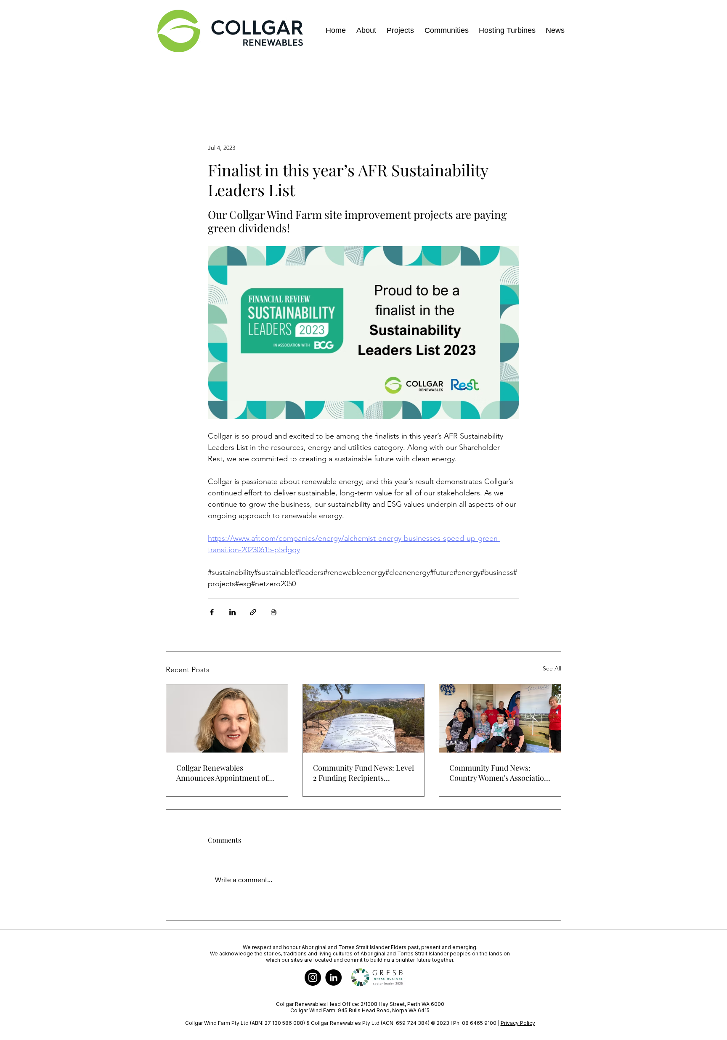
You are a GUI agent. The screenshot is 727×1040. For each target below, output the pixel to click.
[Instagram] (313, 977)
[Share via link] (253, 612)
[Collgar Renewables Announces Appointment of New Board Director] (227, 718)
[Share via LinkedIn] (232, 612)
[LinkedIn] (333, 977)
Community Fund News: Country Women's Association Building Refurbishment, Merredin (499, 773)
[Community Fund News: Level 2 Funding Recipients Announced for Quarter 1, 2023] (364, 718)
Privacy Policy (518, 1023)
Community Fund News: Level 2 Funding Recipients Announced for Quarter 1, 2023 (363, 773)
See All (552, 668)
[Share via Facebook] (212, 612)
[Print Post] (274, 612)
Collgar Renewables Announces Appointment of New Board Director (222, 773)
